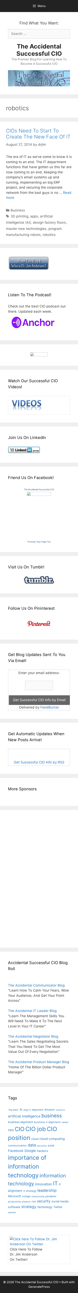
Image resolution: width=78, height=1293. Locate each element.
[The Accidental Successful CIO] (39, 495)
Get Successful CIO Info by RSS (39, 762)
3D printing (19, 216)
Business (18, 210)
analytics (60, 1110)
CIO (19, 1129)
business (51, 1116)
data (32, 1145)
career (65, 1122)
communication (17, 1145)
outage (26, 1196)
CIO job (35, 1128)
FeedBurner (49, 707)
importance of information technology (27, 1166)
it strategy (29, 1190)
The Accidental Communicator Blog (36, 985)
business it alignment (47, 1122)
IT (55, 1183)
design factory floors (49, 222)
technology (44, 1207)
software (14, 1207)
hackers (42, 1151)
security (43, 1201)
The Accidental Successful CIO (39, 50)
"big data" (13, 1109)
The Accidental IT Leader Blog (32, 1011)
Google (30, 1151)
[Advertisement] (20, 878)
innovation (43, 1184)
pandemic (50, 1196)
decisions (42, 1145)
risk (34, 1201)
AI (21, 1109)
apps (34, 216)
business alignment (20, 1122)
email (51, 1145)
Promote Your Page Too (39, 542)
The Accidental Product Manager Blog (38, 1062)
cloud (34, 1138)
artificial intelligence (24, 1116)
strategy (28, 1206)
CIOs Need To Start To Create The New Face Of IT (38, 134)
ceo (11, 1130)
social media (59, 1201)
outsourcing (37, 1196)
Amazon (49, 1109)
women (12, 1212)
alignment (37, 1109)
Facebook (15, 1151)
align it (27, 1109)
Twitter (57, 1207)
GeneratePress (39, 1287)
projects (26, 1201)
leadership (47, 1190)
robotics (49, 235)
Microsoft (14, 1196)
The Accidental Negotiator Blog (33, 1036)
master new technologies (26, 229)
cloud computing (52, 1139)
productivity (14, 1201)
